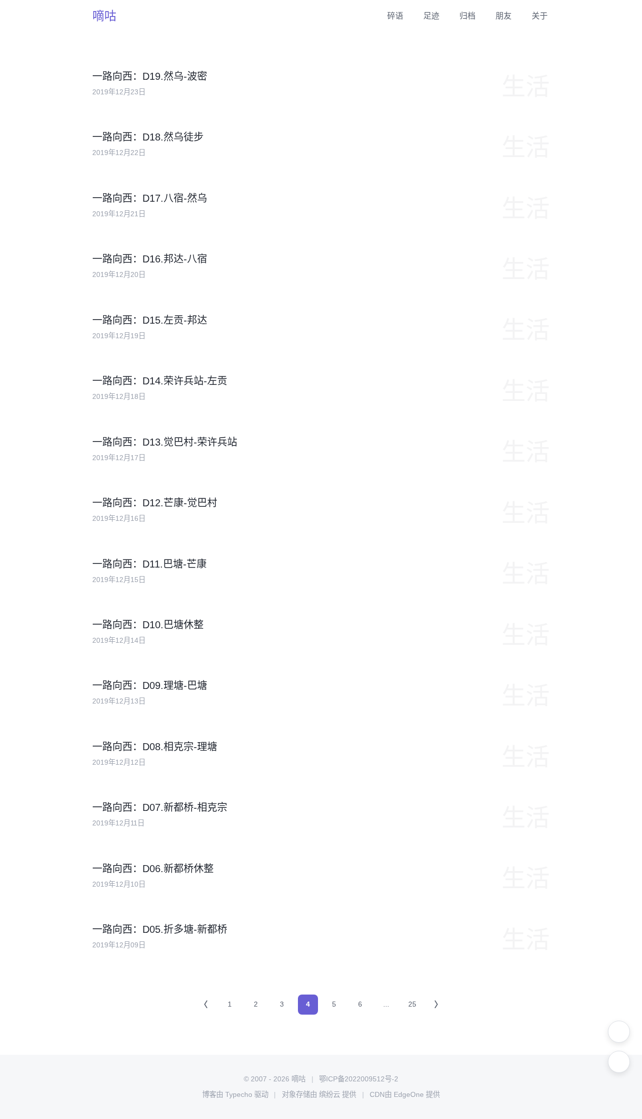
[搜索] (619, 1062)
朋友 (504, 16)
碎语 (395, 16)
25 (412, 1004)
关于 (540, 16)
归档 (467, 16)
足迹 (431, 16)
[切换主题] (619, 1032)
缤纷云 (329, 1094)
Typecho (238, 1094)
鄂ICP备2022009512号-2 (358, 1079)
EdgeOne (409, 1094)
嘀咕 (104, 16)
